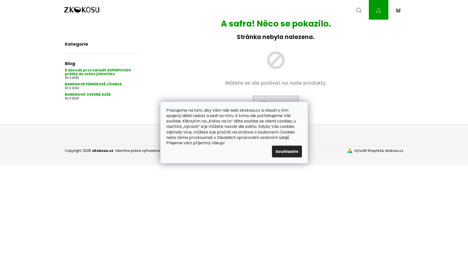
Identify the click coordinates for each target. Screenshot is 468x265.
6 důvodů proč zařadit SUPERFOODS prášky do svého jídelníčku (98, 72)
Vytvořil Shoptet (367, 150)
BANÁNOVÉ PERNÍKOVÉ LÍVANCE (93, 84)
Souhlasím (287, 151)
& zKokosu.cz (392, 150)
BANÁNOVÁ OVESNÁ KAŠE (88, 94)
